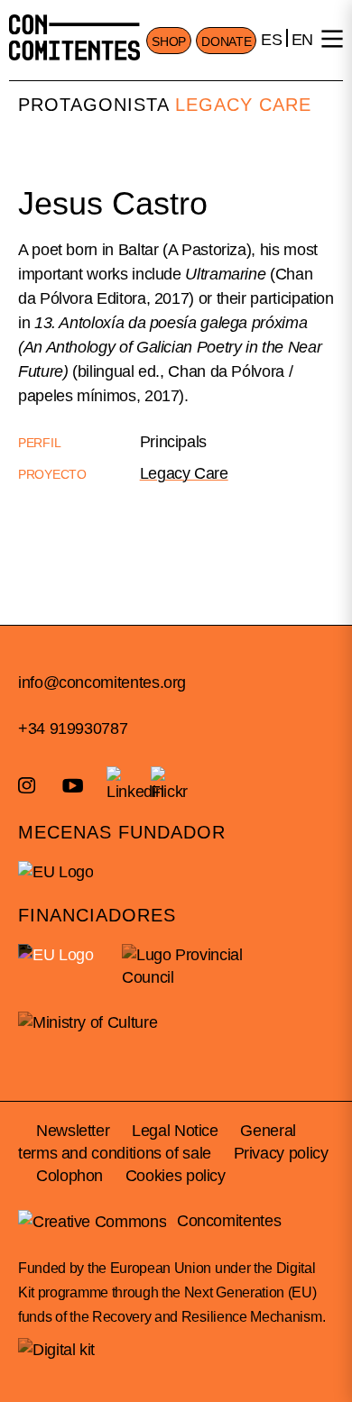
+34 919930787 (72, 728)
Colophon (69, 1176)
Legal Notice (175, 1131)
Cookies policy (175, 1176)
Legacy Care (243, 105)
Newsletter (72, 1131)
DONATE (226, 41)
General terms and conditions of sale (157, 1142)
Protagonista (93, 105)
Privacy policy (281, 1153)
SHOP (169, 41)
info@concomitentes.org (102, 683)
